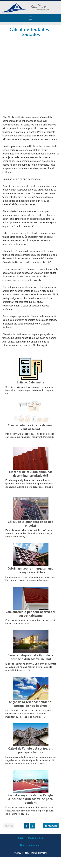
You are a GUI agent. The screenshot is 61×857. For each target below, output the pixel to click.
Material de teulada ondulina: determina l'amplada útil (30, 474)
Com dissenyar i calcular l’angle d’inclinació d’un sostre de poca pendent (30, 799)
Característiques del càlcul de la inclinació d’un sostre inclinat (30, 657)
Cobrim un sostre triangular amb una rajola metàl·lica (30, 570)
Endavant (51, 825)
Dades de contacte (30, 845)
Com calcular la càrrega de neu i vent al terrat (30, 427)
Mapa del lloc (35, 838)
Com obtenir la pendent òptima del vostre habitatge (30, 614)
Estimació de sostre (30, 382)
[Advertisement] (30, 72)
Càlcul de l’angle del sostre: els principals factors (30, 750)
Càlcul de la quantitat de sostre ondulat (30, 524)
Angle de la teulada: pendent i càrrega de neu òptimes (30, 704)
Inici (20, 838)
